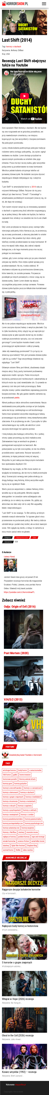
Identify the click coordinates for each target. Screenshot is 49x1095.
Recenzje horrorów (22, 537)
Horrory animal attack (27, 779)
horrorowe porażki (10, 779)
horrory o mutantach (27, 801)
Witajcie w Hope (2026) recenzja (18, 999)
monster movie (32, 832)
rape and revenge (38, 837)
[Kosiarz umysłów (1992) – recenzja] (24, 1056)
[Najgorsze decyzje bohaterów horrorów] (24, 874)
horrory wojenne (28, 828)
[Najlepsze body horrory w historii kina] (24, 910)
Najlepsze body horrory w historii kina (20, 926)
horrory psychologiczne (34, 823)
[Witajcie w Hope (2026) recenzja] (24, 983)
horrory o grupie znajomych (13, 797)
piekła (17, 397)
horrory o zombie (27, 814)
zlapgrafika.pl (20, 1084)
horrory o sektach (29, 810)
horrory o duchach (13, 46)
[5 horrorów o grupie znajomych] (24, 947)
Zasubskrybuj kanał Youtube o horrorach (25, 755)
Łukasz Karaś (9, 556)
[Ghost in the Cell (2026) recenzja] (24, 1020)
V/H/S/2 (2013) (13, 699)
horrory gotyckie (20, 783)
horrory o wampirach (10, 814)
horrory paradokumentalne (13, 819)
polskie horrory (23, 837)
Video (34, 537)
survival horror (8, 850)
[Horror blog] (24, 3)
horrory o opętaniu (25, 806)
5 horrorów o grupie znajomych (17, 962)
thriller (18, 850)
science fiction (23, 841)
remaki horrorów (9, 841)
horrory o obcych (9, 806)
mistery (21, 832)
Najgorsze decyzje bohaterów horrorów (21, 889)
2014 (34, 187)
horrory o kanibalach (33, 797)
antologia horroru (9, 770)
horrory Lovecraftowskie (12, 788)
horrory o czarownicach (33, 788)
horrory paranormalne (33, 819)
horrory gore (7, 783)
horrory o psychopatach (12, 810)
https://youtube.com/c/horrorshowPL (19, 592)
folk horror (7, 775)
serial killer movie (37, 841)
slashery (6, 845)
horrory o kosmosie (10, 801)
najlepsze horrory (9, 837)
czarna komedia (35, 770)
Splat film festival (18, 845)
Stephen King (32, 845)
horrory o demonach (10, 792)
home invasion (25, 775)
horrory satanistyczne (11, 828)
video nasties (28, 850)
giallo (15, 775)
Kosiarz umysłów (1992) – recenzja (19, 1071)
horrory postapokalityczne (13, 823)
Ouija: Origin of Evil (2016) (20, 606)
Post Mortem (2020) (16, 653)
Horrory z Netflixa (9, 832)
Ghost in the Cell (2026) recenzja (18, 1035)
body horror (22, 770)
